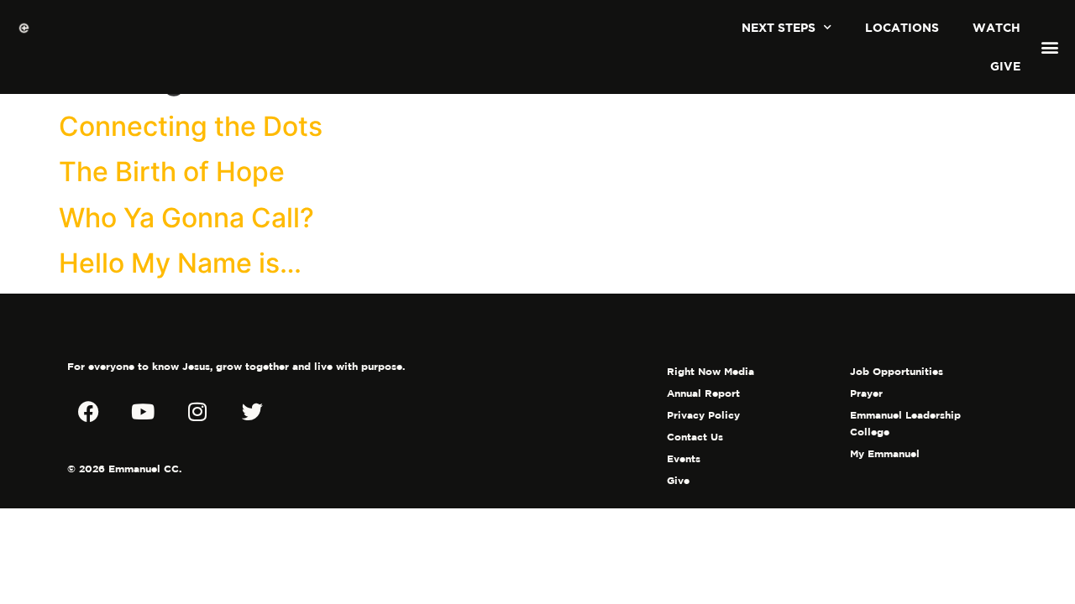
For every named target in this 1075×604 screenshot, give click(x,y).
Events (683, 458)
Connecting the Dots (190, 126)
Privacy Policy (703, 415)
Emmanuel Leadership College (905, 423)
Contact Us (695, 436)
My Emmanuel (885, 453)
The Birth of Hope (172, 171)
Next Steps (778, 27)
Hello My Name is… (180, 263)
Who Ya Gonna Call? (186, 217)
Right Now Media (710, 371)
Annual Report (703, 393)
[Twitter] (252, 412)
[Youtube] (143, 412)
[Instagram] (197, 412)
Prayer (866, 393)
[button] (1050, 47)
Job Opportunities (896, 371)
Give (1005, 66)
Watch (996, 27)
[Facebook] (88, 412)
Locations (902, 27)
